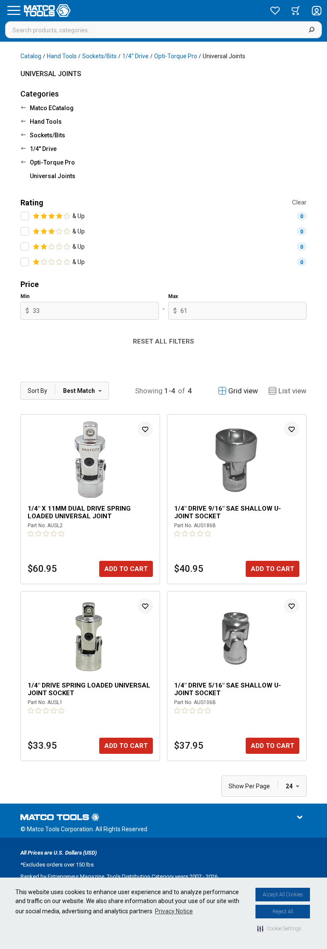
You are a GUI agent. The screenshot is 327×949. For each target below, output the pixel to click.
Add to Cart (126, 569)
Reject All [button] (282, 912)
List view (292, 390)
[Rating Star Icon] (36, 216)
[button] (279, 928)
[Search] (311, 29)
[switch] (24, 216)
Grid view (243, 390)
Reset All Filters (163, 341)
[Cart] (295, 11)
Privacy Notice (174, 911)
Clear (299, 202)
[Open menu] (13, 10)
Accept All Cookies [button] (283, 895)
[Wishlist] (275, 11)
